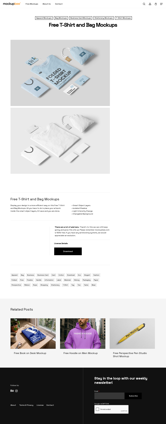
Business (30, 275)
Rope (35, 285)
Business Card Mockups (80, 18)
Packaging (86, 280)
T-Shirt (65, 285)
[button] (161, 4)
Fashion (96, 275)
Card (53, 275)
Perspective (16, 285)
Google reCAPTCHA (101, 404)
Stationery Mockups (104, 18)
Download (71, 275)
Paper (96, 280)
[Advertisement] (52, 183)
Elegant (87, 275)
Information (49, 280)
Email (96, 391)
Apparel (15, 275)
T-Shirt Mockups (123, 18)
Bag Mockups (61, 18)
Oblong (76, 280)
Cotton (61, 275)
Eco (79, 275)
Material (67, 280)
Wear (94, 285)
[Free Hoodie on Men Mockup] (82, 339)
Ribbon (27, 285)
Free (22, 280)
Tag (72, 285)
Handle (38, 280)
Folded (14, 280)
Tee (79, 285)
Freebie (30, 280)
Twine (86, 285)
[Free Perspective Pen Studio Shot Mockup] (132, 339)
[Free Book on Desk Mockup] (33, 339)
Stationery (55, 285)
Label (59, 280)
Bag (22, 275)
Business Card (42, 275)
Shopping (44, 285)
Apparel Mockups (43, 18)
